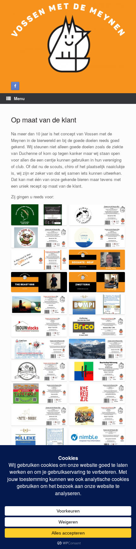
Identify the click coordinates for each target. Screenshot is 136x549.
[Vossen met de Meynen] (68, 37)
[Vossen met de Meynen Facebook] (15, 86)
